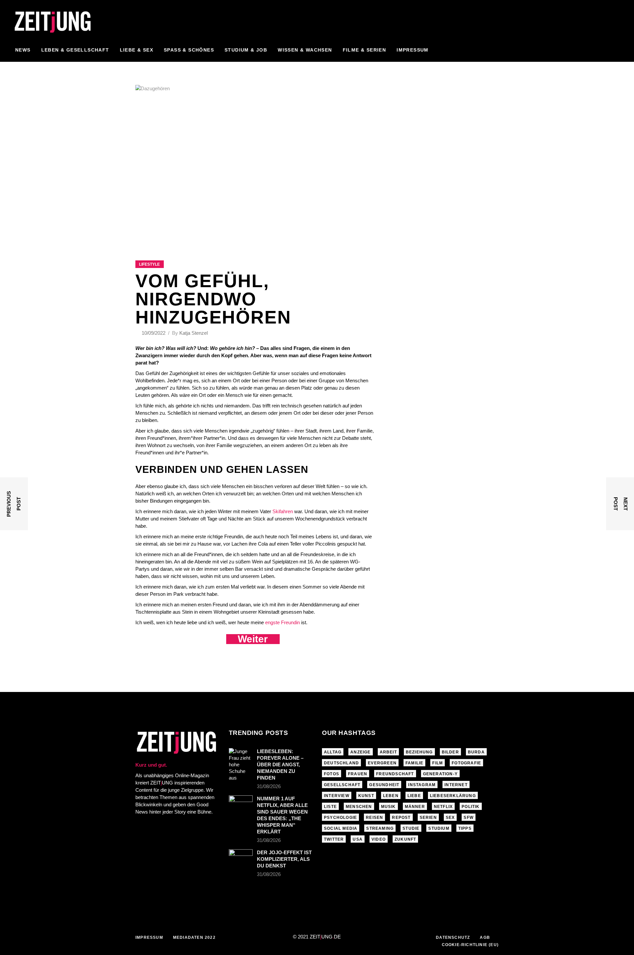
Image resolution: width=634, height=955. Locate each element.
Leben (391, 795)
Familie (414, 763)
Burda (476, 752)
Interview (336, 795)
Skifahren (283, 511)
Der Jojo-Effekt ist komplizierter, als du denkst (284, 859)
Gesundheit (384, 785)
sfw (469, 817)
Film (437, 763)
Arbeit (388, 752)
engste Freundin (282, 622)
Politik (470, 806)
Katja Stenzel (193, 333)
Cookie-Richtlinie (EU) (470, 944)
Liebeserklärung (453, 795)
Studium (438, 828)
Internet (456, 785)
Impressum (149, 937)
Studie (411, 828)
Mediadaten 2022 (194, 937)
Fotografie (466, 763)
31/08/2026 (269, 786)
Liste (330, 806)
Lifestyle (149, 264)
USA (358, 839)
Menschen (359, 806)
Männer (415, 806)
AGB (485, 937)
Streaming (380, 828)
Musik (388, 806)
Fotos (331, 774)
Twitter (334, 839)
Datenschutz (453, 937)
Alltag (332, 752)
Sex (450, 817)
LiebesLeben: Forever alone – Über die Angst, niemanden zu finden (280, 764)
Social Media (340, 828)
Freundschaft (395, 774)
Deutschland (341, 763)
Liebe (414, 795)
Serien (428, 817)
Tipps (465, 828)
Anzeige (360, 752)
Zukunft (405, 839)
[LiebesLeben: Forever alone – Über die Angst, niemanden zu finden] (241, 764)
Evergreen (382, 763)
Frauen (357, 774)
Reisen (374, 817)
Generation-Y (440, 774)
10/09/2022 (154, 333)
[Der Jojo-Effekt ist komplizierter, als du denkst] (241, 857)
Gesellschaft (342, 785)
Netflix (443, 806)
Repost (401, 817)
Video (378, 839)
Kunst (366, 795)
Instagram (422, 785)
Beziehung (419, 752)
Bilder (450, 752)
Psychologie (340, 817)
